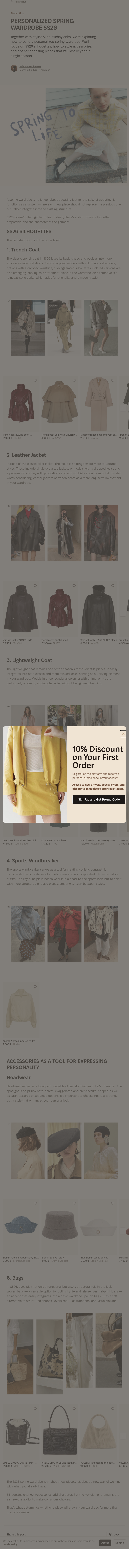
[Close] (123, 733)
